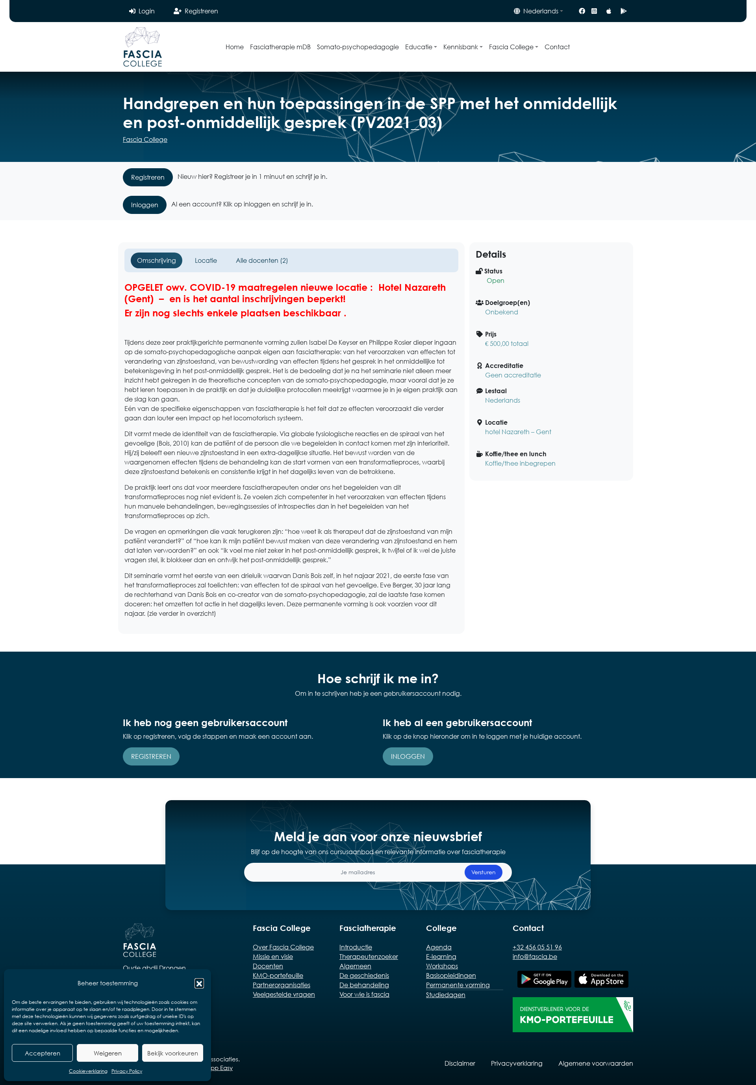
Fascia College (145, 139)
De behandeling (364, 985)
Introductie (355, 947)
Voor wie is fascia (364, 994)
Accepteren (42, 1053)
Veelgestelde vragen (284, 994)
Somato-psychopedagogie (358, 47)
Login (147, 11)
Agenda (439, 947)
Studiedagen (445, 994)
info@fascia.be (535, 956)
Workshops (442, 966)
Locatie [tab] (206, 260)
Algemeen (355, 966)
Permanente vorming (458, 985)
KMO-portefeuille (278, 975)
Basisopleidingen (451, 975)
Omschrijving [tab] (156, 260)
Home (235, 47)
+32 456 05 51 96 (537, 947)
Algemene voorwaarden (595, 1063)
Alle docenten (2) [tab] (262, 260)
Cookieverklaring (88, 1071)
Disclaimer (460, 1063)
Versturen (483, 872)
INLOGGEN (408, 756)
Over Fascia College (283, 947)
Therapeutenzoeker (368, 956)
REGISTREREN (151, 756)
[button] (199, 983)
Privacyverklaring (517, 1063)
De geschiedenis (364, 975)
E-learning (441, 956)
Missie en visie (273, 956)
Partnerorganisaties (281, 985)
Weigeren (108, 1053)
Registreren (201, 11)
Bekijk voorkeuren (172, 1053)
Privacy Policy (126, 1071)
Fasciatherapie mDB (280, 47)
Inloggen (144, 205)
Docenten (268, 966)
